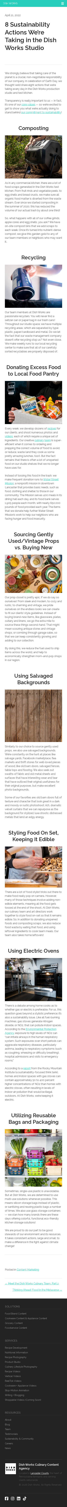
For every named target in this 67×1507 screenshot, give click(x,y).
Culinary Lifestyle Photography (21, 1366)
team (47, 440)
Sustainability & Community (19, 1438)
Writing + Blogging (14, 1395)
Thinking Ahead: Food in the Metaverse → (37, 1289)
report (27, 1068)
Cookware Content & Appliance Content (26, 1318)
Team (8, 1429)
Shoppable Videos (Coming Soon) (23, 1400)
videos (9, 436)
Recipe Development (16, 1347)
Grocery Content (14, 1323)
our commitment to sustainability (41, 112)
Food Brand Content (15, 1313)
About (8, 1419)
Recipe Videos (12, 1371)
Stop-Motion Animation (17, 1390)
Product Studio (12, 1362)
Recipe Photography (16, 1357)
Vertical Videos (13, 1376)
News (8, 1448)
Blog (7, 1424)
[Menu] (62, 3)
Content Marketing (28, 1269)
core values (28, 104)
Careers (9, 1443)
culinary (39, 440)
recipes (51, 428)
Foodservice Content (16, 1328)
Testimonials (11, 1434)
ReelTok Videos (13, 1381)
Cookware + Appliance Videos (20, 1385)
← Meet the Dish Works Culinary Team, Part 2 (32, 1283)
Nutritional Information (16, 1352)
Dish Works (10, 3)
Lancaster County (40, 1473)
